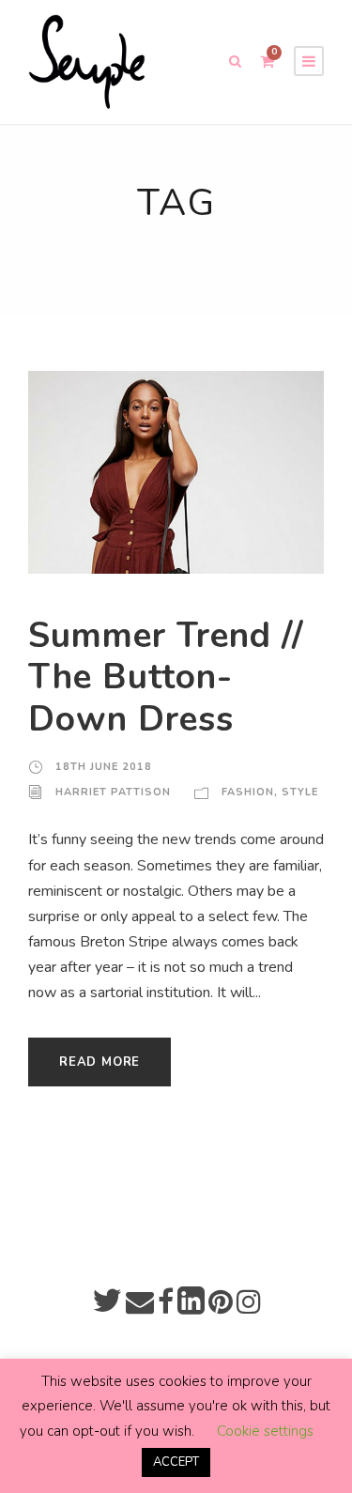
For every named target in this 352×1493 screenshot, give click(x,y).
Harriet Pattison (113, 792)
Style (300, 792)
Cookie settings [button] (265, 1431)
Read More (99, 1062)
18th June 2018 (103, 767)
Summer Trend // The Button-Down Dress (166, 677)
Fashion (248, 792)
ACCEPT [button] (176, 1462)
